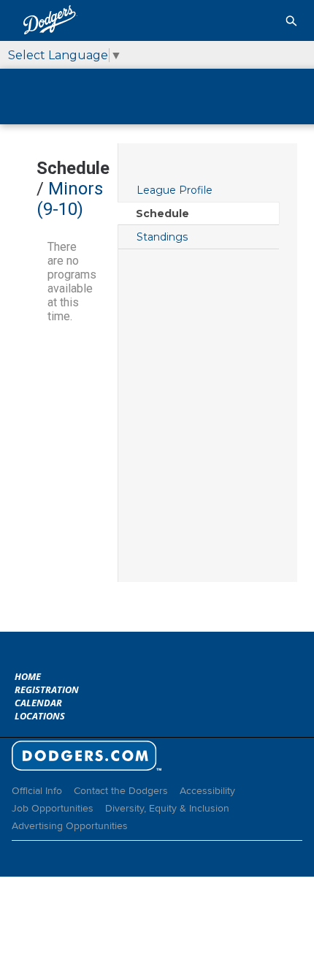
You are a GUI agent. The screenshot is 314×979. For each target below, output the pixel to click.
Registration (47, 689)
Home (28, 676)
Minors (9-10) (70, 198)
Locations (40, 715)
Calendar (38, 702)
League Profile (174, 190)
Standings (162, 236)
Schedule (162, 213)
